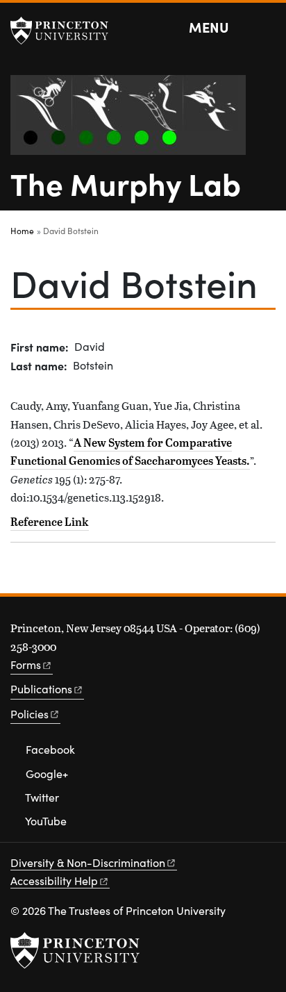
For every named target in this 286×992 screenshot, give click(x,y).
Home (22, 230)
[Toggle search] (266, 28)
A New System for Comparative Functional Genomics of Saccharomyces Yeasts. (130, 451)
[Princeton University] (65, 30)
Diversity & (87, 862)
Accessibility (54, 880)
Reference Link (49, 521)
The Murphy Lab (125, 183)
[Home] (133, 120)
